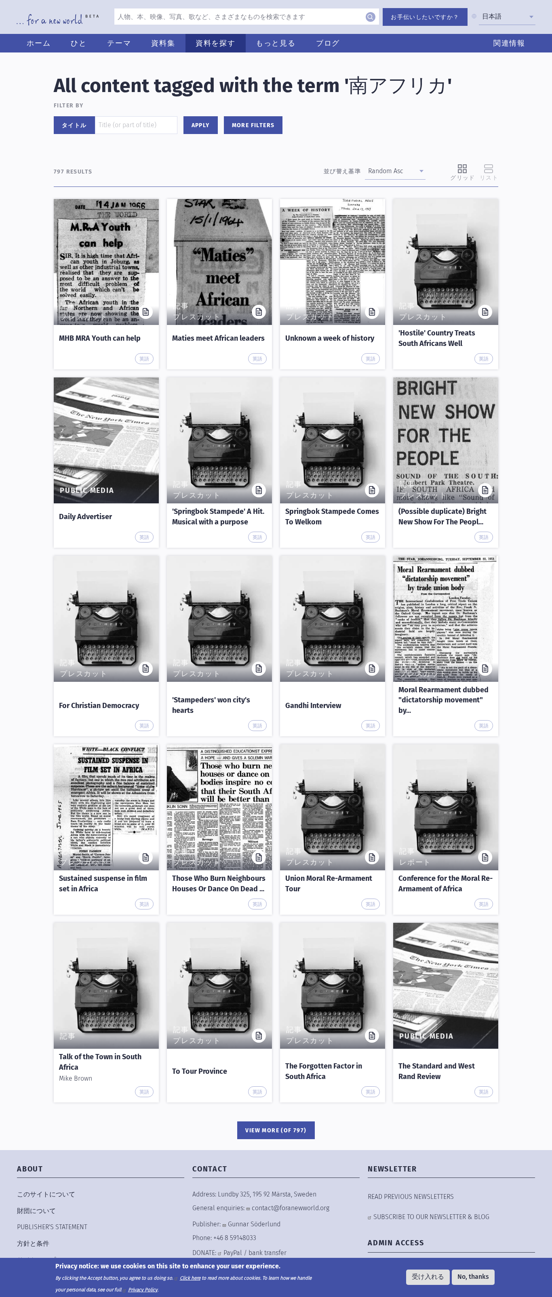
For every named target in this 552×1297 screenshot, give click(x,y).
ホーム (39, 43)
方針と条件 (33, 1243)
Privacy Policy (143, 1290)
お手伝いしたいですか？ (425, 17)
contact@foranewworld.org (290, 1208)
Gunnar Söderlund (254, 1224)
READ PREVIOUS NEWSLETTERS (411, 1197)
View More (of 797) (275, 1130)
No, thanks (473, 1276)
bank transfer (268, 1253)
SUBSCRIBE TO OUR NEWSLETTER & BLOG (431, 1217)
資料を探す (216, 43)
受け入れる (428, 1276)
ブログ (328, 43)
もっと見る (276, 43)
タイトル (74, 125)
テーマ (119, 43)
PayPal (232, 1253)
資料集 (163, 43)
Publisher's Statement (52, 1227)
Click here (190, 1277)
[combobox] (507, 16)
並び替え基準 (342, 171)
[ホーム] (58, 19)
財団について (36, 1211)
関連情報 (509, 43)
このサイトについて (46, 1194)
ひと (79, 43)
